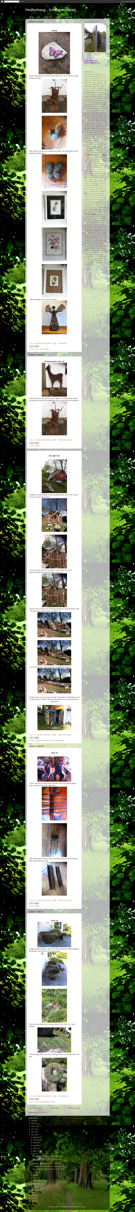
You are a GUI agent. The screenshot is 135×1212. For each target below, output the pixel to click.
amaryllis (95, 78)
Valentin (101, 258)
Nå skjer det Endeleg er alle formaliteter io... (47, 1163)
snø (92, 240)
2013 (33, 1190)
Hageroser (87, 148)
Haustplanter (87, 150)
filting (94, 106)
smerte (86, 240)
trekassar (96, 256)
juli (34, 1151)
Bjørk (95, 84)
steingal (97, 242)
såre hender (100, 250)
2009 (33, 1201)
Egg (102, 102)
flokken (99, 106)
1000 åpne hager (89, 74)
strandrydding (99, 246)
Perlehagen (87, 207)
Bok (102, 88)
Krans (104, 175)
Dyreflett (96, 102)
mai (34, 1172)
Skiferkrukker (88, 236)
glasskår (101, 118)
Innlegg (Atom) (43, 1112)
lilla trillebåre (100, 189)
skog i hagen (100, 236)
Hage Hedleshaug (101, 132)
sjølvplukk (100, 228)
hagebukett (87, 138)
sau (103, 226)
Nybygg (95, 201)
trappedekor (100, 254)
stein (91, 242)
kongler (96, 173)
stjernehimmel (87, 246)
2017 (33, 1129)
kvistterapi (101, 181)
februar (35, 1181)
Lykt (89, 193)
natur (102, 199)
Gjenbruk (38, 740)
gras (36, 1102)
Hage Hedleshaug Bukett (93, 134)
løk (93, 195)
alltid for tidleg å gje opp (98, 76)
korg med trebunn (89, 175)
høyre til (96, 165)
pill (87, 216)
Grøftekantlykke (44, 1102)
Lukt (90, 191)
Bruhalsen (89, 94)
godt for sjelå (87, 120)
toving (85, 254)
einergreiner (87, 104)
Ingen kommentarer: (65, 440)
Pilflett (47, 349)
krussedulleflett (92, 177)
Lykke (42, 349)
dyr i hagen (87, 102)
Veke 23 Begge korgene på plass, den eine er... (49, 1169)
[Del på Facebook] (36, 346)
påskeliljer (89, 224)
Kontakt (58, 17)
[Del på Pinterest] (38, 346)
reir (105, 224)
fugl (97, 110)
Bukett (102, 94)
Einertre (95, 104)
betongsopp (87, 84)
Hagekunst (88, 146)
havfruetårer (99, 152)
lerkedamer (87, 187)
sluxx (102, 238)
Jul (102, 167)
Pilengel (99, 211)
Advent (88, 76)
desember (36, 1137)
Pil (101, 207)
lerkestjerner (90, 189)
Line (85, 191)
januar (35, 1183)
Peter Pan (95, 207)
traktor (92, 254)
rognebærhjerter (95, 226)
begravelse (87, 82)
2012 (33, 1192)
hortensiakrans (99, 163)
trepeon (104, 256)
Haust (102, 148)
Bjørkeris (98, 86)
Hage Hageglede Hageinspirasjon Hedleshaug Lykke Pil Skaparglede (95, 130)
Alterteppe (87, 78)
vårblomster (99, 262)
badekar (86, 80)
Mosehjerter (87, 199)
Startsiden (54, 1108)
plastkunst (96, 220)
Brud (104, 92)
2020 (33, 1121)
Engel (102, 104)
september (37, 1145)
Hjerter (103, 159)
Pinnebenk (101, 216)
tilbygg (102, 252)
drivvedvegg (101, 100)
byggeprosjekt (89, 96)
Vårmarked (87, 264)
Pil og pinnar (102, 209)
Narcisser (96, 199)
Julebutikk (102, 169)
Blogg (31, 17)
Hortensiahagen (88, 163)
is (92, 167)
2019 (33, 1123)
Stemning (90, 244)
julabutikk (87, 169)
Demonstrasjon (99, 98)
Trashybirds (87, 256)
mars (35, 1178)
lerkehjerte (103, 187)
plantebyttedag (88, 218)
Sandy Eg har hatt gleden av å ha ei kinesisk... (48, 1156)
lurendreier (96, 191)
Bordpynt (87, 92)
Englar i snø (87, 106)
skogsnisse (87, 238)
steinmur (104, 242)
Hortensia (95, 161)
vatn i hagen (96, 260)
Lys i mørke (96, 193)
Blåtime (95, 88)
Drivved (93, 100)
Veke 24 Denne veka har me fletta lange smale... (49, 1166)
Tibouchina (94, 252)
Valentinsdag (87, 260)
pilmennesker (93, 216)
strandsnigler (87, 248)
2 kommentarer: (63, 1096)
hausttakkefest (99, 150)
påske (96, 222)
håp (103, 165)
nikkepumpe (87, 201)
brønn (96, 94)
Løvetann (99, 195)
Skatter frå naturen (95, 232)
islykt (97, 167)
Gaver (86, 116)
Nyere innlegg (35, 1108)
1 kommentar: (62, 343)
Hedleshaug (46, 740)
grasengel (101, 120)
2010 (33, 1198)
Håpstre (86, 167)
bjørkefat (101, 84)
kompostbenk (87, 173)
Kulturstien (68, 17)
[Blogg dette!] (32, 346)
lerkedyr (95, 187)
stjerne (101, 244)
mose (102, 197)
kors (98, 175)
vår (89, 262)
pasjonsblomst (88, 205)
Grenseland (87, 124)
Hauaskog (94, 148)
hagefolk (100, 138)
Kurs (38, 17)
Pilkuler (104, 214)
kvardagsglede (89, 181)
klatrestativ (91, 171)
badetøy (94, 80)
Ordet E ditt (87, 203)
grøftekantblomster (99, 124)
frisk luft (101, 108)
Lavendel (86, 185)
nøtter (102, 201)
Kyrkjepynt (87, 183)
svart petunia (96, 248)
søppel (104, 248)
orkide (94, 203)
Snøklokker (99, 240)
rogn (87, 226)
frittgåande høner (88, 110)
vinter (104, 260)
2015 (33, 1135)
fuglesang (101, 112)
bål (97, 96)
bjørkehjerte (88, 86)
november (36, 1140)
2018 (33, 1126)
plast (102, 218)
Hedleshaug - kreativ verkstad (50, 10)
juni (34, 1154)
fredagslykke (93, 108)
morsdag (95, 197)
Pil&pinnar (90, 211)
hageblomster (99, 136)
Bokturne (100, 90)
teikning (86, 252)
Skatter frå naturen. (92, 234)
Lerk (93, 185)
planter (96, 218)
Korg (102, 173)
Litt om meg (48, 17)
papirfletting (101, 203)
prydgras (103, 220)
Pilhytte (98, 214)
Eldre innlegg (74, 1108)
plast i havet (87, 220)
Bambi (101, 80)
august (35, 1148)
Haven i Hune (88, 152)
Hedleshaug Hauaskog (90, 157)
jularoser (94, 169)
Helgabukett (94, 159)
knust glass (100, 171)
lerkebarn (101, 185)
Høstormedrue (88, 165)
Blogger (83, 1206)
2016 (33, 1132)
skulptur (96, 238)
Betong (100, 82)
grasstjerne (87, 122)
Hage (89, 128)
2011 (33, 1195)
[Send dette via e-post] (30, 346)
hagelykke (100, 146)
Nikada (71, 1206)
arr (102, 78)
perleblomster (99, 205)
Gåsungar (102, 126)
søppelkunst (90, 250)
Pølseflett (89, 222)
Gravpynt (99, 122)
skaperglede (102, 230)
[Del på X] (34, 346)
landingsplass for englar (98, 183)
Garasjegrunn (88, 114)
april (34, 1175)
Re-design (98, 224)
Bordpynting (98, 92)
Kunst (37, 349)
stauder (86, 242)
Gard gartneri (100, 114)
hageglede (87, 140)
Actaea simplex (102, 74)
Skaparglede (60, 740)
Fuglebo (93, 112)
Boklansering (88, 90)
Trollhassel (91, 258)
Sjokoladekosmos (88, 228)
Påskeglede (103, 222)
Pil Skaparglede (89, 209)
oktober (35, 1142)
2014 (33, 1187)
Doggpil (86, 100)
